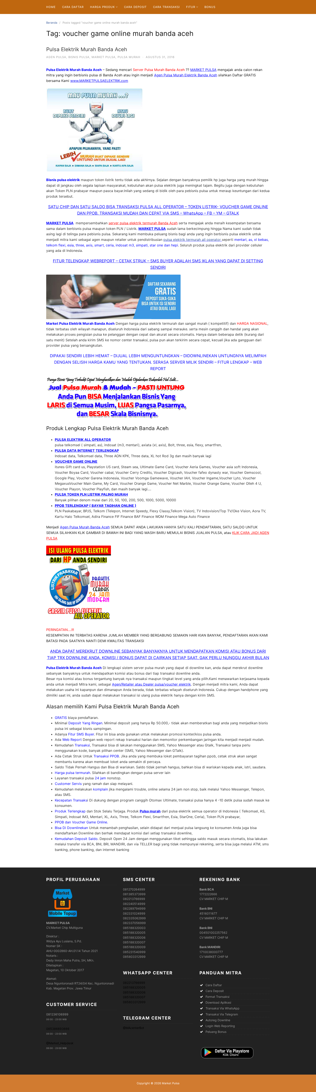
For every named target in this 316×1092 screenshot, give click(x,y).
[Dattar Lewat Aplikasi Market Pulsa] (226, 1058)
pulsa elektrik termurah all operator (192, 239)
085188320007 (134, 997)
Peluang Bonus (216, 1032)
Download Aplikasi (218, 1002)
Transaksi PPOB (106, 756)
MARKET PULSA (203, 70)
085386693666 (57, 1028)
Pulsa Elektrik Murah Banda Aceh (86, 49)
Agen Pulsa (56, 57)
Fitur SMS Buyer (81, 734)
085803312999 (134, 1002)
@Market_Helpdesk (60, 1043)
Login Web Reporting (220, 1026)
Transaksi (82, 745)
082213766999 (134, 982)
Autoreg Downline (218, 1020)
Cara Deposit (135, 7)
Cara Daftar (73, 7)
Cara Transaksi (166, 7)
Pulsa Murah (129, 57)
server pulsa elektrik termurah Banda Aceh (143, 223)
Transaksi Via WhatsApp (222, 1008)
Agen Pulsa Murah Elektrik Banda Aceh (185, 75)
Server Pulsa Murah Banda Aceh (159, 70)
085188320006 (134, 992)
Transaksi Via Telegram (222, 1014)
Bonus (209, 7)
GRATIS (61, 717)
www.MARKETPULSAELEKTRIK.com (99, 80)
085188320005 (134, 987)
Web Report (72, 739)
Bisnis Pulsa (78, 57)
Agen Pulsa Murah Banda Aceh (85, 527)
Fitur (190, 7)
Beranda (51, 22)
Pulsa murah (150, 811)
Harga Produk (102, 7)
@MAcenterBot (133, 1028)
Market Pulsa (103, 57)
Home (51, 7)
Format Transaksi (217, 996)
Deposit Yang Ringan (85, 723)
